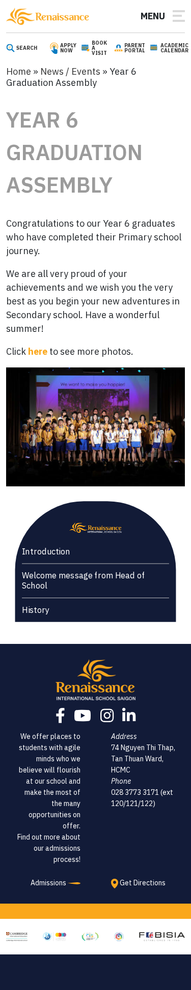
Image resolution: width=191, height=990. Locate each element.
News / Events (70, 71)
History (35, 609)
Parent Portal (134, 48)
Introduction (46, 551)
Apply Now (68, 48)
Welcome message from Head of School (83, 580)
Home (18, 71)
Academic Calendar (174, 48)
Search (26, 48)
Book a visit (99, 48)
